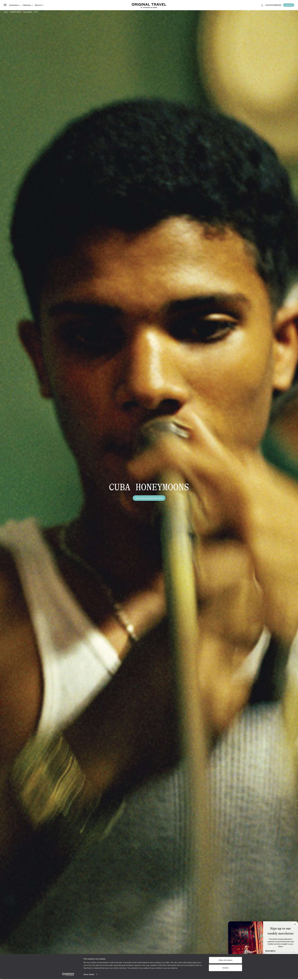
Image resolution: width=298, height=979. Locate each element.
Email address (270, 951)
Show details (89, 974)
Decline (225, 968)
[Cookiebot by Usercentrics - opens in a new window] (68, 974)
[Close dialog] (295, 924)
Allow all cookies (225, 960)
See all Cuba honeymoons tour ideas (149, 498)
